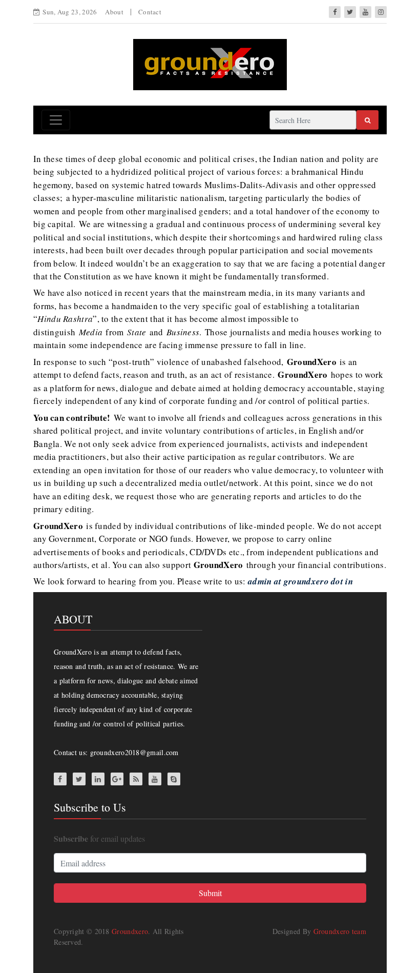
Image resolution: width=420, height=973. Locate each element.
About (114, 11)
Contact (149, 11)
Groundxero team (340, 931)
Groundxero (130, 931)
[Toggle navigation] (55, 120)
